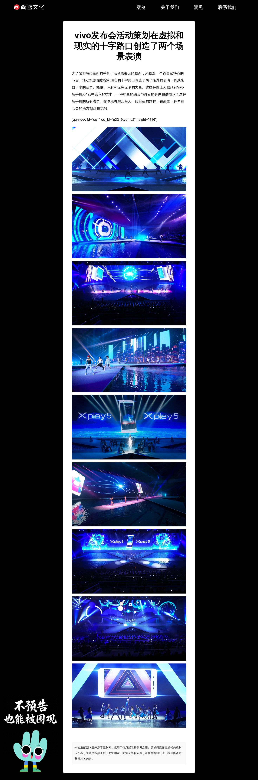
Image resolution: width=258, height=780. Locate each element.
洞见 (198, 7)
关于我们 (170, 7)
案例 (141, 7)
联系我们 (227, 7)
